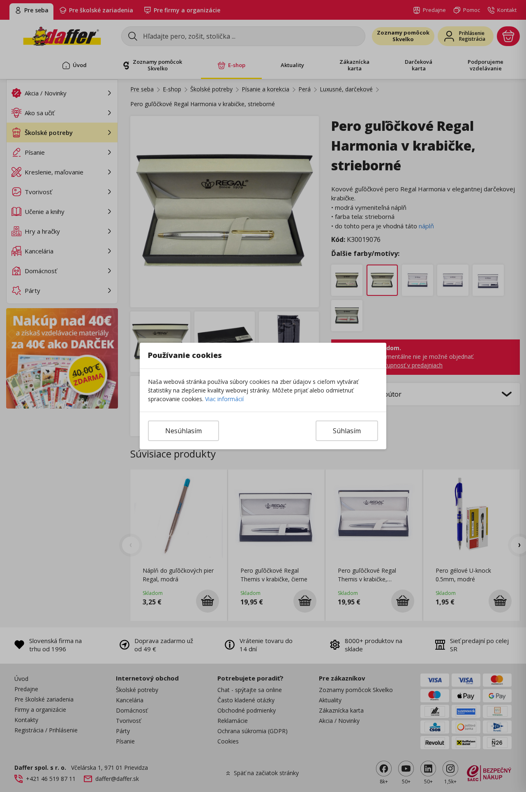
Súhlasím (347, 430)
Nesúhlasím (183, 430)
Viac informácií (224, 399)
